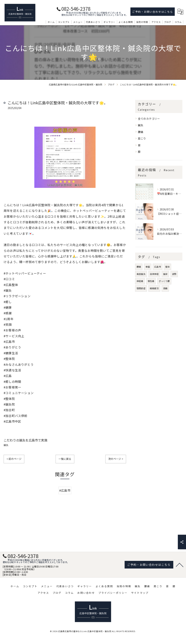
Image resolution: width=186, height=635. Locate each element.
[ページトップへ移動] (179, 564)
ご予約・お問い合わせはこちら (152, 11)
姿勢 (174, 273)
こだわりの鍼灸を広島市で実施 (25, 440)
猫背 (165, 273)
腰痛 (140, 132)
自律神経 (154, 273)
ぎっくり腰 (164, 281)
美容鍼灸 (141, 273)
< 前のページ (14, 459)
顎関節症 (141, 288)
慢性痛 (151, 281)
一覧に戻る (64, 459)
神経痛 (140, 281)
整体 (167, 266)
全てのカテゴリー (149, 118)
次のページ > (115, 459)
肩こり (142, 138)
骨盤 (147, 266)
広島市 (157, 266)
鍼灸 (6, 445)
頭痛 (165, 288)
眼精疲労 (154, 288)
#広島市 (64, 490)
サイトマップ (140, 592)
